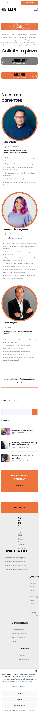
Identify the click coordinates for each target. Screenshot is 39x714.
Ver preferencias (19, 705)
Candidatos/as (20, 623)
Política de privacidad (21, 710)
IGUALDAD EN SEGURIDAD (22, 430)
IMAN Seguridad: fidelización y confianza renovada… (24, 443)
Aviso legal (31, 710)
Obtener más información (27, 681)
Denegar (19, 699)
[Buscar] (34, 412)
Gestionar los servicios (19, 686)
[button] (36, 671)
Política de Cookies (10, 710)
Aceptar (19, 693)
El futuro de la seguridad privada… (22, 457)
